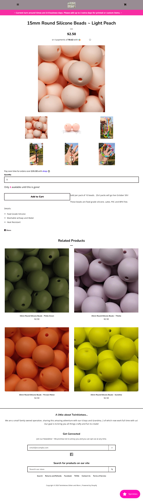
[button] (71, 39)
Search (40, 476)
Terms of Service (99, 476)
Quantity (7, 175)
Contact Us (86, 476)
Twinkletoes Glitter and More (69, 485)
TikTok (76, 476)
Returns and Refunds (53, 476)
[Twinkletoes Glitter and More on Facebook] (71, 455)
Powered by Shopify (89, 485)
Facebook (68, 476)
